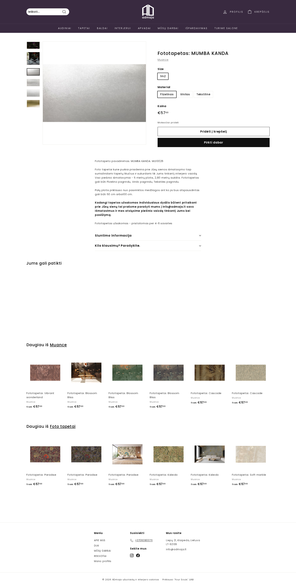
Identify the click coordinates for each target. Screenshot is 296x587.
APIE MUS (99, 540)
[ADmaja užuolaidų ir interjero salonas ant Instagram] (132, 555)
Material (164, 87)
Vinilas (185, 94)
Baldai (102, 28)
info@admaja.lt (176, 549)
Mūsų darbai (168, 28)
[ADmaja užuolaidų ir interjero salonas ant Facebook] (138, 555)
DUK (96, 545)
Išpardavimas (196, 28)
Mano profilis (102, 561)
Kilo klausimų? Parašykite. (117, 245)
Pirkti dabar (213, 142)
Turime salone (226, 28)
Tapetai (84, 28)
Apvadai (144, 28)
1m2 (163, 76)
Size (161, 69)
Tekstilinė (203, 94)
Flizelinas (167, 94)
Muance (163, 59)
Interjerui (123, 28)
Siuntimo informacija (113, 235)
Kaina (162, 106)
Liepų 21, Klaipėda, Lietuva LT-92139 (183, 542)
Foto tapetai (62, 426)
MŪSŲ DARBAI (102, 550)
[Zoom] (94, 93)
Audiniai (64, 28)
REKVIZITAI (100, 556)
